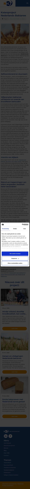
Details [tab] (15, 228)
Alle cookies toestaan (15, 253)
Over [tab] (24, 228)
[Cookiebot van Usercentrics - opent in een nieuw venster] (22, 225)
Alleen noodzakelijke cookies (15, 263)
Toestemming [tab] (5, 228)
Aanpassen (14, 258)
